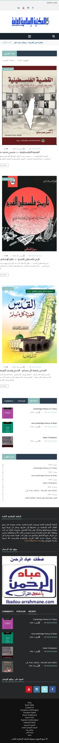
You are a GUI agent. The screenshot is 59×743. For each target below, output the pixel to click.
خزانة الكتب (30, 732)
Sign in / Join (52, 3)
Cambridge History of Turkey (45, 409)
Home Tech (29, 717)
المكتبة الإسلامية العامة (29, 727)
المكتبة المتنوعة (8, 69)
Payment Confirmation (29, 720)
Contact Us (29, 707)
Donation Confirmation (30, 710)
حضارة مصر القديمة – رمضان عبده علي (28, 42)
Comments (8, 401)
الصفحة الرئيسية (29, 725)
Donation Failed (29, 712)
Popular (21, 401)
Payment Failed (29, 722)
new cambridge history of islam (44, 423)
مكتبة (29, 735)
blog (29, 702)
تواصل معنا (29, 730)
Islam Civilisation (50, 437)
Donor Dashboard (29, 715)
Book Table (29, 705)
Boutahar (36, 149)
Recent (34, 401)
